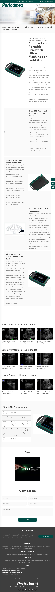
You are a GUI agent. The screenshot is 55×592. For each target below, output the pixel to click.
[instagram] (29, 590)
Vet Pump (12, 548)
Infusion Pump (46, 546)
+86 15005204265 (29, 1)
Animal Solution (38, 546)
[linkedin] (26, 590)
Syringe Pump (5, 548)
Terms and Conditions (42, 554)
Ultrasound (5, 546)
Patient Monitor (23, 546)
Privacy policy (33, 554)
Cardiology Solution (27, 548)
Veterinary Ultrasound (13, 546)
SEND (27, 520)
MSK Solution (18, 548)
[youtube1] (32, 590)
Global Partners (22, 562)
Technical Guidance (12, 554)
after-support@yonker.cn (15, 572)
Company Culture (19, 560)
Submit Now (45, 536)
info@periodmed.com (48, 1)
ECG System (31, 546)
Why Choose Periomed (9, 560)
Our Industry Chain (29, 560)
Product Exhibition (31, 562)
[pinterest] (19, 590)
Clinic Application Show (23, 554)
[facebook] (23, 590)
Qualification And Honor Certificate (43, 560)
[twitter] (35, 590)
